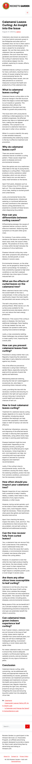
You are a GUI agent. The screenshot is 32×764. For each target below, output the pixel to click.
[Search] (27, 726)
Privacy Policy (24, 756)
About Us (7, 756)
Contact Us (14, 756)
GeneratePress (16, 761)
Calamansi (8, 700)
